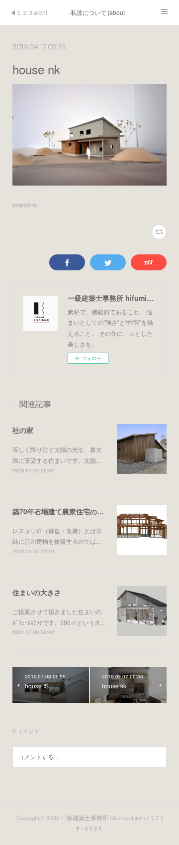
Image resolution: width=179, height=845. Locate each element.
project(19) (24, 205)
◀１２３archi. (29, 12)
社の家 (22, 430)
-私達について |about (97, 12)
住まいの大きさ (36, 592)
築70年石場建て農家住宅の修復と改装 (72, 511)
